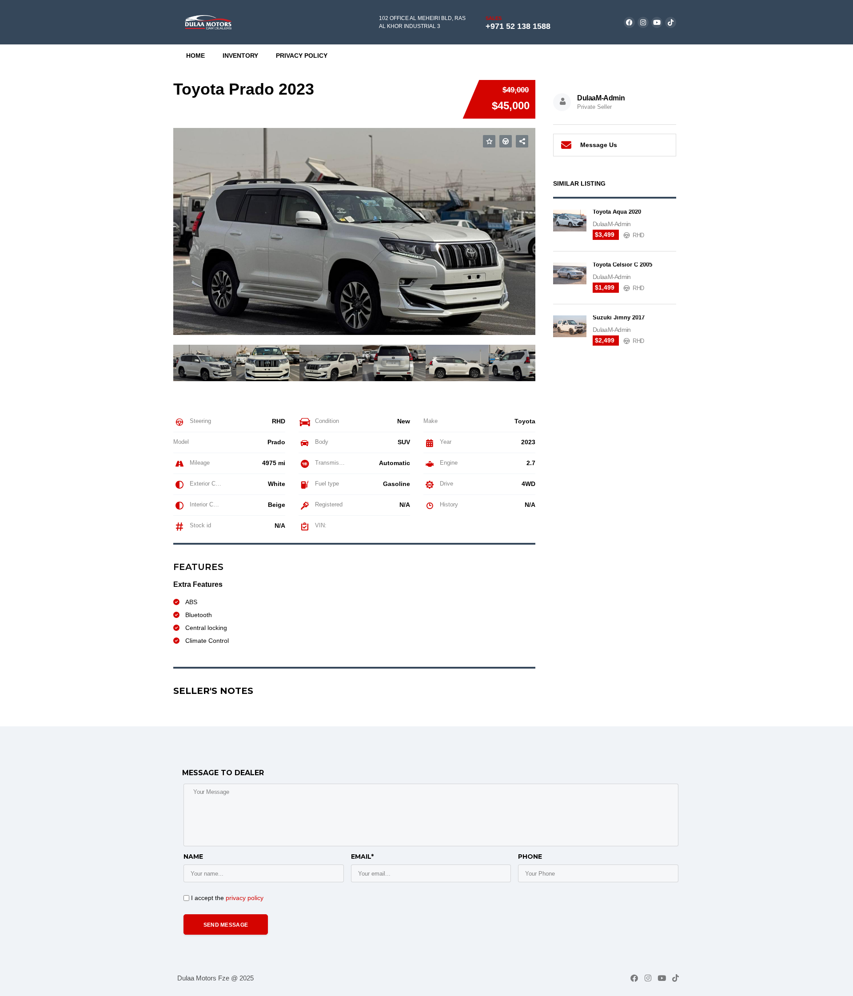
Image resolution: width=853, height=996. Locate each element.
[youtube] (656, 22)
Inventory (240, 55)
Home (195, 55)
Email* (362, 857)
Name (193, 857)
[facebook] (629, 22)
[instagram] (643, 22)
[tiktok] (670, 22)
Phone (530, 857)
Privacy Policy (301, 55)
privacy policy (244, 897)
